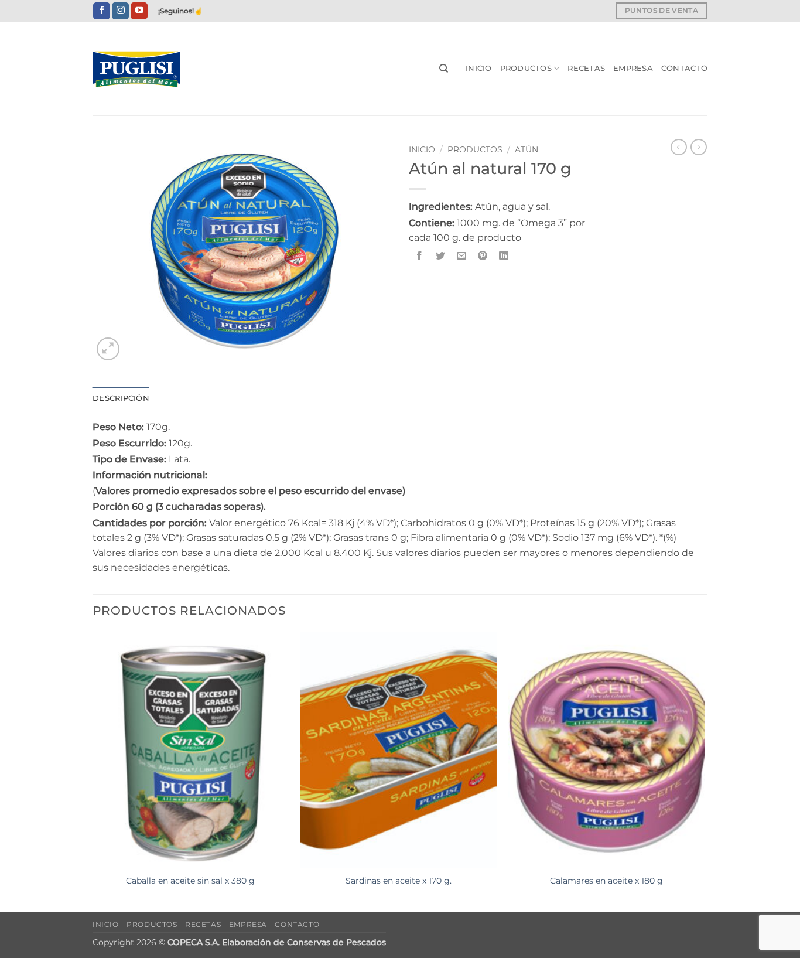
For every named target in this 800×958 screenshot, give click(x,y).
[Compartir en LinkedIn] (504, 255)
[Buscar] (443, 68)
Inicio (479, 68)
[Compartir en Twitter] (440, 255)
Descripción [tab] (121, 398)
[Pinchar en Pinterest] (483, 255)
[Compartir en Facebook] (419, 255)
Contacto (684, 68)
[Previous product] (698, 147)
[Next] (704, 771)
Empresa (633, 68)
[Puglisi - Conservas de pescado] (151, 69)
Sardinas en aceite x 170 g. (399, 880)
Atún (526, 149)
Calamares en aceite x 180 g (606, 880)
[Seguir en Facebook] (101, 11)
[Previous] (93, 771)
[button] (108, 348)
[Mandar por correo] (461, 255)
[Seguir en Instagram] (120, 11)
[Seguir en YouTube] (139, 11)
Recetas (586, 68)
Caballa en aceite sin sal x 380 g (190, 880)
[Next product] (679, 147)
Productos (526, 68)
